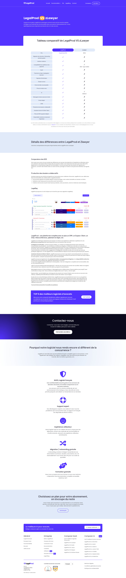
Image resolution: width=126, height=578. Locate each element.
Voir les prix (63, 510)
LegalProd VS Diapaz (69, 550)
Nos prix (26, 546)
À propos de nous (48, 541)
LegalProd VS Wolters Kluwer (71, 552)
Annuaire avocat (48, 553)
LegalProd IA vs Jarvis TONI (91, 549)
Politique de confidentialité (91, 568)
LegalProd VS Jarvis (69, 547)
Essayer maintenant (92, 527)
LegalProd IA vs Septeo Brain (91, 554)
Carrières (46, 548)
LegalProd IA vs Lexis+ (90, 544)
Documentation (48, 546)
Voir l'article (86, 297)
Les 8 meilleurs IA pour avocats (92, 539)
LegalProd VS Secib (69, 545)
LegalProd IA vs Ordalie (90, 551)
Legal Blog (46, 556)
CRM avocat (27, 548)
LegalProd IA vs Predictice (91, 556)
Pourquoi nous (27, 541)
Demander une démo (63, 332)
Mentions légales (89, 563)
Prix (63, 3)
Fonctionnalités (55, 3)
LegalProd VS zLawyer (70, 542)
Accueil (48, 3)
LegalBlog (68, 3)
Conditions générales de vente (92, 566)
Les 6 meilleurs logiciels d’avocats (70, 539)
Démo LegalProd (48, 539)
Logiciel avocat (28, 539)
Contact (74, 3)
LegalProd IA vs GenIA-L (90, 546)
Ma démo (96, 3)
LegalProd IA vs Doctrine (90, 541)
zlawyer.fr (54, 124)
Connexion (88, 3)
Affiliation (46, 551)
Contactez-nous (48, 543)
